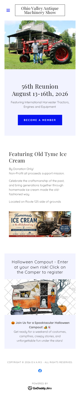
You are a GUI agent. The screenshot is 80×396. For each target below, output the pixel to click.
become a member (40, 120)
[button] (9, 10)
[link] (40, 10)
